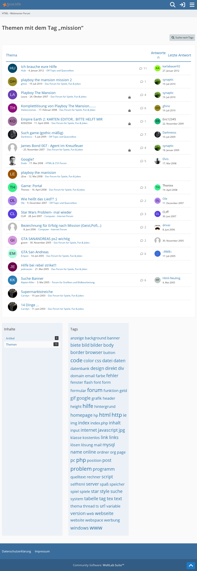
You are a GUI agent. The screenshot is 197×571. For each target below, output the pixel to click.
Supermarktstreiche (37, 291)
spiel (74, 491)
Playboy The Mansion (38, 92)
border (77, 352)
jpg (122, 430)
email (90, 375)
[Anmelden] (182, 5)
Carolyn (25, 295)
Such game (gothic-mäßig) (42, 132)
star (95, 491)
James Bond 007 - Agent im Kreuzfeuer (52, 145)
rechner (94, 476)
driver (166, 225)
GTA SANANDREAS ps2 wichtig (45, 238)
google (84, 398)
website (77, 520)
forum (95, 390)
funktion (111, 390)
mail (98, 444)
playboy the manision (38, 172)
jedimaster (27, 269)
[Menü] (192, 5)
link (104, 437)
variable (113, 506)
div (121, 368)
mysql (109, 444)
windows (79, 528)
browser (93, 352)
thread (89, 506)
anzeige (77, 338)
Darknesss (26, 136)
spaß (104, 484)
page (121, 452)
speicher (117, 484)
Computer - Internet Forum (58, 216)
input (75, 430)
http (117, 414)
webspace (94, 520)
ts (97, 506)
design (97, 368)
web (90, 513)
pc (72, 460)
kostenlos (91, 437)
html (105, 414)
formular (78, 390)
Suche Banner (32, 278)
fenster (76, 382)
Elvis (166, 159)
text (118, 498)
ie (125, 415)
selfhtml (77, 484)
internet (89, 430)
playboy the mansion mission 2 (46, 80)
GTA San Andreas (35, 252)
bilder (96, 345)
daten (119, 360)
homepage (81, 415)
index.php (99, 423)
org (113, 452)
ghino (24, 83)
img (73, 423)
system (76, 498)
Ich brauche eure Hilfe (39, 66)
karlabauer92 (171, 66)
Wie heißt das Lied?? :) (39, 199)
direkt (111, 368)
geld (123, 390)
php (81, 459)
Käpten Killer (27, 282)
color (88, 360)
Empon (24, 255)
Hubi (23, 70)
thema (76, 506)
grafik (97, 398)
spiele (85, 491)
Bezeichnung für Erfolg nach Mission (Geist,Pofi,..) (61, 225)
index (83, 423)
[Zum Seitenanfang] (191, 565)
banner (113, 338)
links (114, 437)
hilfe (88, 405)
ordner (103, 452)
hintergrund (104, 406)
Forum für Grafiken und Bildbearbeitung (73, 282)
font (97, 382)
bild (85, 345)
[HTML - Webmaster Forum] (11, 5)
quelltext (78, 476)
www (96, 527)
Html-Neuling (171, 278)
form (106, 382)
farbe (100, 375)
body (108, 345)
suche (116, 491)
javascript (108, 430)
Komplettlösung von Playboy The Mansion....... (58, 106)
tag (102, 498)
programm (104, 469)
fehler (112, 375)
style (104, 491)
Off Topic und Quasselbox (60, 70)
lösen (75, 444)
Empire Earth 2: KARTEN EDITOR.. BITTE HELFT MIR (62, 119)
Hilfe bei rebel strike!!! (38, 265)
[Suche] (173, 5)
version (78, 513)
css (98, 360)
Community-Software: (98, 565)
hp (95, 415)
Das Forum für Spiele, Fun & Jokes (63, 83)
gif (73, 398)
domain (77, 375)
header (109, 398)
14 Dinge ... (30, 305)
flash (88, 382)
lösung (87, 444)
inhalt (115, 423)
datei (107, 360)
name (76, 452)
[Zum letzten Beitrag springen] (157, 68)
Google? (27, 159)
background (95, 338)
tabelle (91, 498)
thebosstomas (28, 109)
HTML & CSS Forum (56, 163)
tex (110, 498)
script (107, 477)
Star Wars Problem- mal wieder (46, 212)
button (109, 352)
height (76, 406)
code (76, 360)
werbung (112, 520)
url (102, 506)
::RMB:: (167, 251)
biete (75, 345)
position (94, 460)
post (106, 460)
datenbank (79, 368)
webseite (104, 513)
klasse (76, 437)
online (89, 452)
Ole (23, 203)
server (92, 484)
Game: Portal (31, 185)
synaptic (168, 79)
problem (81, 468)
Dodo (24, 163)
